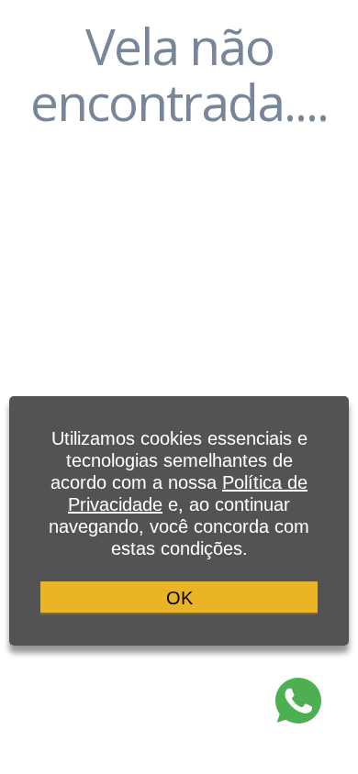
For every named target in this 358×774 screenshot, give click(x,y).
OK (179, 598)
